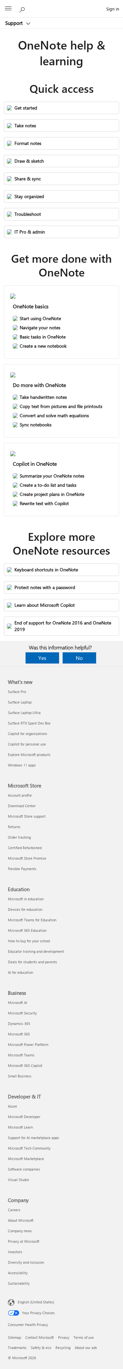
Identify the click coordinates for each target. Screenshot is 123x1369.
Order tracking (19, 837)
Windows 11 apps (22, 765)
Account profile (20, 795)
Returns (14, 826)
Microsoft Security (22, 1013)
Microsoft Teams (21, 1054)
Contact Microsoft (39, 1337)
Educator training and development (36, 951)
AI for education (20, 972)
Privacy (63, 1337)
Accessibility (18, 1272)
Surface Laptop (19, 702)
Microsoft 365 (19, 1034)
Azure (12, 1106)
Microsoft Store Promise (27, 858)
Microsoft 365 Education (27, 930)
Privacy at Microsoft (23, 1241)
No (79, 657)
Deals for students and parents (32, 961)
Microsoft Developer (24, 1116)
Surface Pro (17, 691)
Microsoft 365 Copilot (25, 1065)
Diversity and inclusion (26, 1262)
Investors (15, 1251)
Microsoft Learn (20, 1127)
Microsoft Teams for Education (32, 919)
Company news (20, 1230)
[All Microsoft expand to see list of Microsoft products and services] (8, 9)
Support (14, 23)
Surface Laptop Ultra (24, 712)
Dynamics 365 (19, 1023)
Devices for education (25, 909)
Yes (42, 657)
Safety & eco (41, 1347)
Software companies (24, 1169)
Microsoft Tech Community (29, 1148)
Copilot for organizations (27, 733)
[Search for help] (23, 8)
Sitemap (14, 1337)
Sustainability (19, 1283)
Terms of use (83, 1337)
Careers (14, 1209)
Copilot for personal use (27, 744)
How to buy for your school (29, 940)
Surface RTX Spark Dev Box (29, 723)
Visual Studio (18, 1179)
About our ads (86, 1347)
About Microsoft (20, 1220)
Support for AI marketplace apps (33, 1137)
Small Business (19, 1075)
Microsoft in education (26, 898)
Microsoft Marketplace (26, 1158)
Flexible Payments (22, 868)
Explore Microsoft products (29, 754)
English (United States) (36, 1301)
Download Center (22, 805)
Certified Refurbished (25, 847)
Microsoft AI (17, 1002)
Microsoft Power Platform (28, 1044)
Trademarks (17, 1347)
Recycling (63, 1347)
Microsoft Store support (27, 816)
